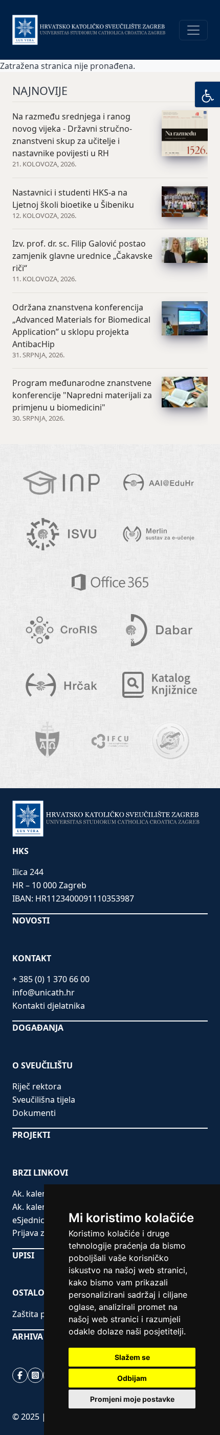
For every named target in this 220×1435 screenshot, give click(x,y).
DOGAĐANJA (37, 1027)
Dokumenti (34, 1112)
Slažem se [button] (132, 1357)
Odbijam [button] (132, 1378)
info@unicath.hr (43, 992)
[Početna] (89, 29)
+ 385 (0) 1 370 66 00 (51, 979)
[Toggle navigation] (193, 30)
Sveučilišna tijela (43, 1099)
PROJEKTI (31, 1134)
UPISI (23, 1255)
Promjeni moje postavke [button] (132, 1399)
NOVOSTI (31, 920)
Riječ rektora (36, 1086)
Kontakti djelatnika (48, 1005)
